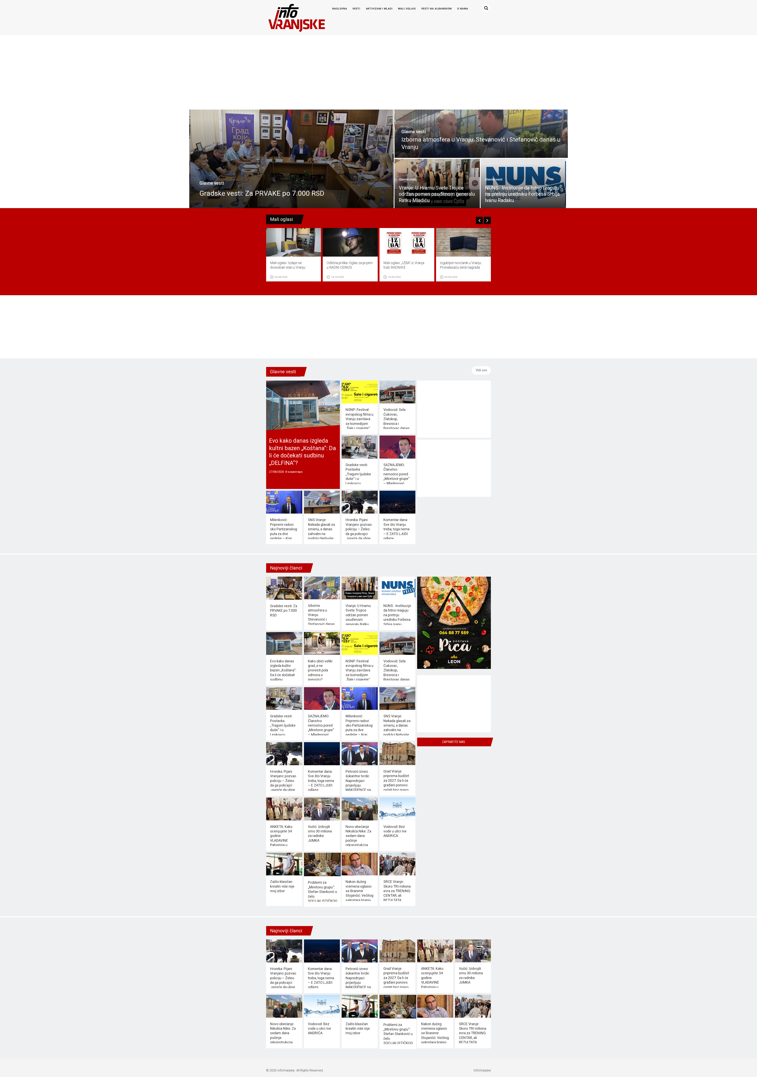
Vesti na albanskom (436, 8)
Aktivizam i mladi (379, 8)
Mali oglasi (407, 8)
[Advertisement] (377, 70)
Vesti (356, 8)
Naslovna (339, 8)
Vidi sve (481, 370)
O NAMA (462, 8)
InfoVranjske (286, 1070)
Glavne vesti (283, 371)
